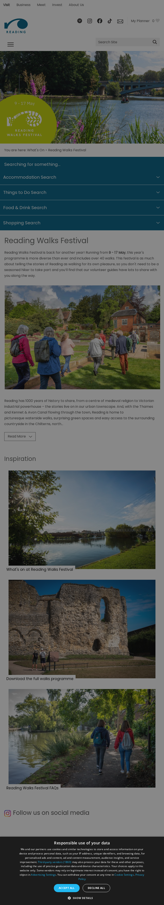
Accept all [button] (67, 888)
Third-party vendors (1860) (54, 862)
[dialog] (82, 871)
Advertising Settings (43, 875)
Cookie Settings (124, 875)
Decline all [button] (96, 888)
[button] (82, 897)
